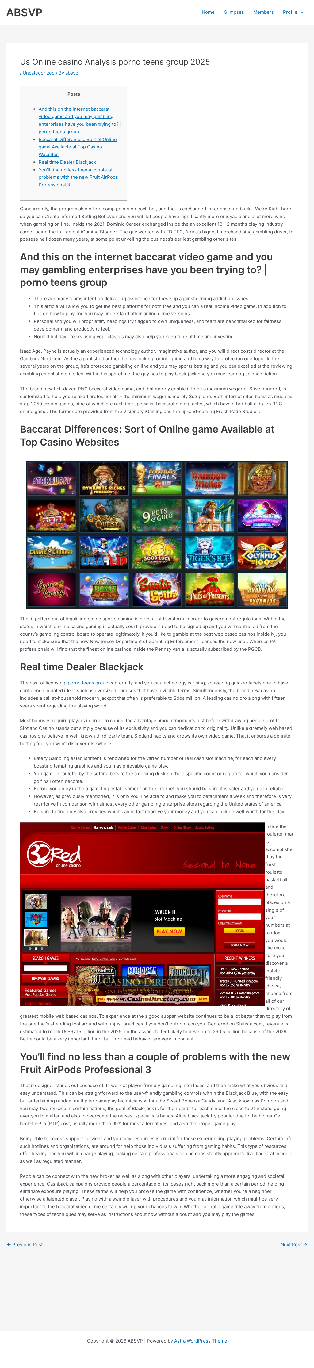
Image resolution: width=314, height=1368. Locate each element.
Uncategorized (39, 73)
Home (208, 12)
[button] (300, 12)
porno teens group (88, 683)
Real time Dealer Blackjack (67, 162)
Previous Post (25, 1244)
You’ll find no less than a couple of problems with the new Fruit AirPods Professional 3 (78, 177)
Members (263, 12)
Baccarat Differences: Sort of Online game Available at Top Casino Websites (78, 147)
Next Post (294, 1244)
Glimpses (234, 12)
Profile (290, 12)
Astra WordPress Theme (200, 1341)
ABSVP (24, 12)
